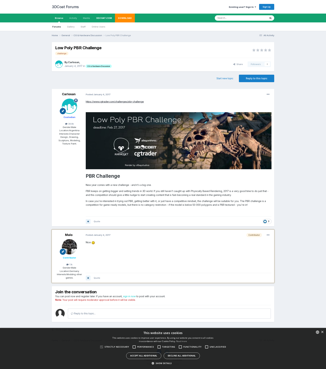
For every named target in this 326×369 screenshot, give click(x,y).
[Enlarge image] (178, 140)
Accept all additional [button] (143, 355)
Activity (73, 18)
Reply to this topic (256, 78)
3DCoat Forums (65, 7)
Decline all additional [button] (182, 355)
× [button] (322, 332)
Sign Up (267, 6)
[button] (163, 363)
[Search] (270, 18)
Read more (181, 341)
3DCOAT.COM (104, 18)
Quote (97, 221)
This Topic (256, 18)
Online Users (98, 26)
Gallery (71, 26)
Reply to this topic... (84, 313)
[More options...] (268, 94)
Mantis (86, 18)
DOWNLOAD (125, 18)
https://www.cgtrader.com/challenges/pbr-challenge (115, 101)
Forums (56, 26)
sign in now (129, 296)
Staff (83, 26)
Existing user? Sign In (242, 7)
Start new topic (224, 78)
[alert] (163, 348)
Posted (98, 94)
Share (239, 64)
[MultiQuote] (88, 221)
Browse (59, 18)
